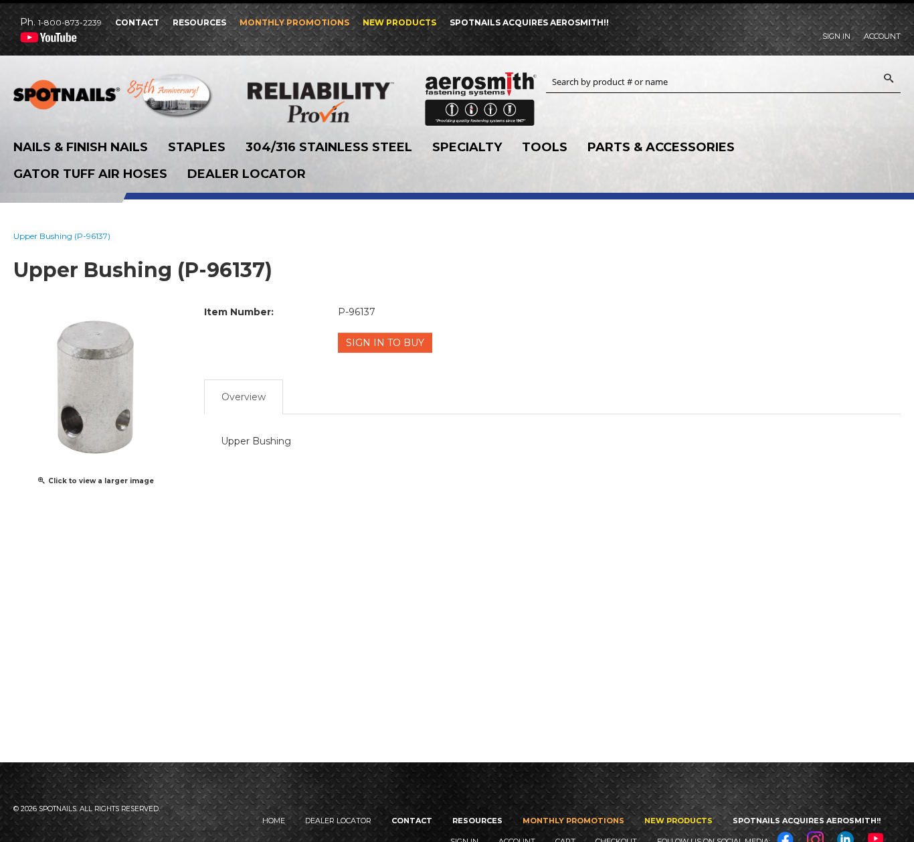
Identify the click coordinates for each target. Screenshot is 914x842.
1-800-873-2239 (70, 22)
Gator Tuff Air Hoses (90, 174)
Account (882, 36)
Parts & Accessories (661, 147)
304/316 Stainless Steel (329, 147)
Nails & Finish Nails (80, 147)
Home (273, 820)
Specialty (467, 147)
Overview (243, 397)
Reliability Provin (348, 102)
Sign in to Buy (385, 343)
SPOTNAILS (113, 99)
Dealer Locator (246, 174)
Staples (196, 147)
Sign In (836, 36)
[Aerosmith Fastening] (481, 94)
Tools (544, 147)
